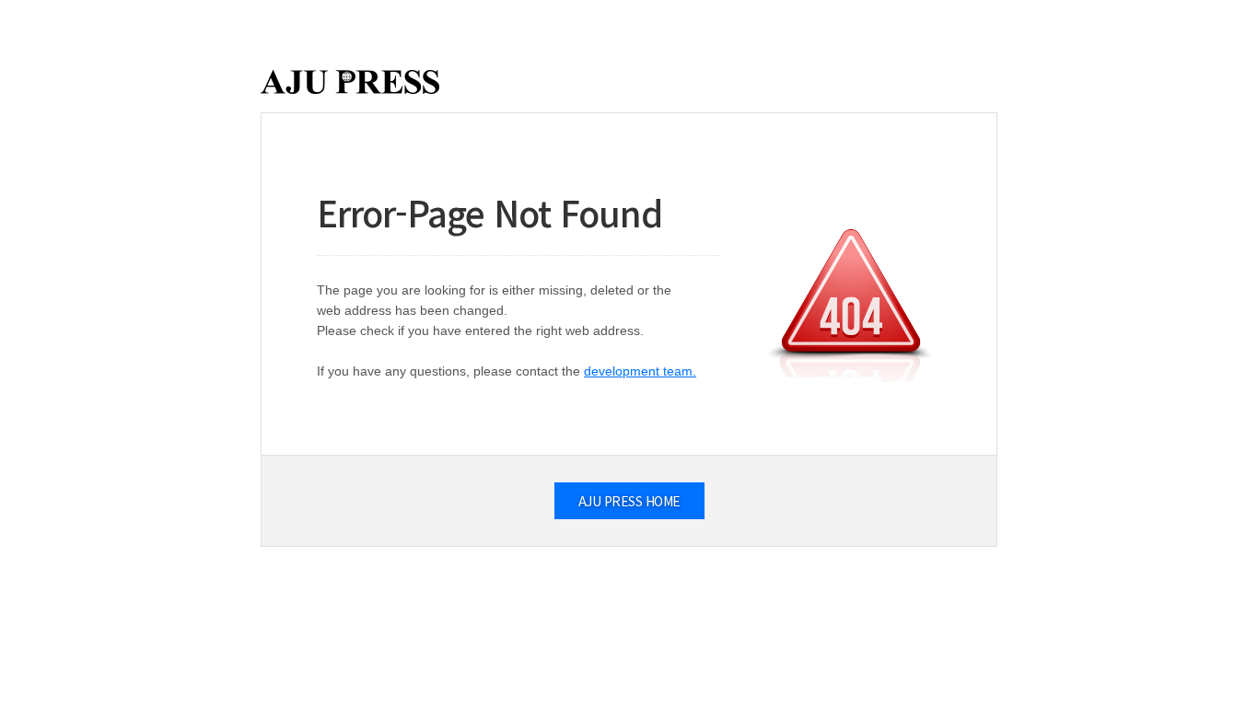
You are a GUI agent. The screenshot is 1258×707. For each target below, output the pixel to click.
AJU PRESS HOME (629, 501)
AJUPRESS (350, 82)
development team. (640, 371)
